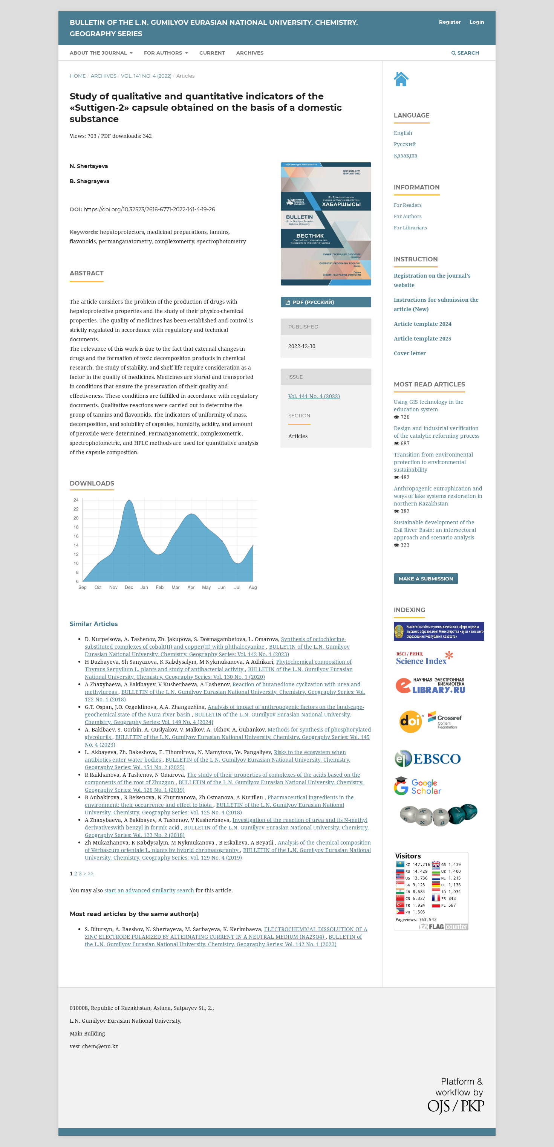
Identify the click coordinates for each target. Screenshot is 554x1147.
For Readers (408, 205)
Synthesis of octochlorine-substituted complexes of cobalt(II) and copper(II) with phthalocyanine (215, 642)
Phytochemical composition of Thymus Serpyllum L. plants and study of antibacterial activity (218, 665)
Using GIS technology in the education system (429, 405)
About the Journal (99, 53)
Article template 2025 (422, 338)
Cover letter (410, 353)
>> (91, 873)
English (403, 132)
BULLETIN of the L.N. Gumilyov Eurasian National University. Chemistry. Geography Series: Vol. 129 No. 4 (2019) (228, 853)
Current (212, 53)
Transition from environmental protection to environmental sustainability (433, 462)
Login (477, 22)
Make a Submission (426, 579)
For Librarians (410, 227)
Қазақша (406, 155)
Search (467, 53)
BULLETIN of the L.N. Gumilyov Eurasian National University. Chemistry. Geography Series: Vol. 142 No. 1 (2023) (217, 650)
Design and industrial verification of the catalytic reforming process (436, 432)
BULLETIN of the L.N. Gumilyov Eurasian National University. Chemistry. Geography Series (214, 28)
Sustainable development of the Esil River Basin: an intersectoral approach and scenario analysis (435, 530)
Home (78, 76)
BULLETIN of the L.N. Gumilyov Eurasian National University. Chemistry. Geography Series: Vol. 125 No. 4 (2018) (214, 808)
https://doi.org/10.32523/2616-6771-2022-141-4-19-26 (149, 209)
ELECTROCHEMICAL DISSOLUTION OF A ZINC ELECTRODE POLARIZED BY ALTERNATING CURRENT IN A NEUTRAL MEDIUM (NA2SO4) (226, 933)
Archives (249, 53)
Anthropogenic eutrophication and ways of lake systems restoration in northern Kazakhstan (438, 496)
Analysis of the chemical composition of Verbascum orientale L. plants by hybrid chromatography (228, 846)
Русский (405, 144)
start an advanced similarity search (149, 890)
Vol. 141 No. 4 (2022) (146, 76)
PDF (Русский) (312, 302)
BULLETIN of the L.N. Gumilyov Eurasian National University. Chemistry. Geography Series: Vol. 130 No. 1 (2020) (219, 673)
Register (450, 22)
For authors (164, 53)
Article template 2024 (422, 323)
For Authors (408, 216)
